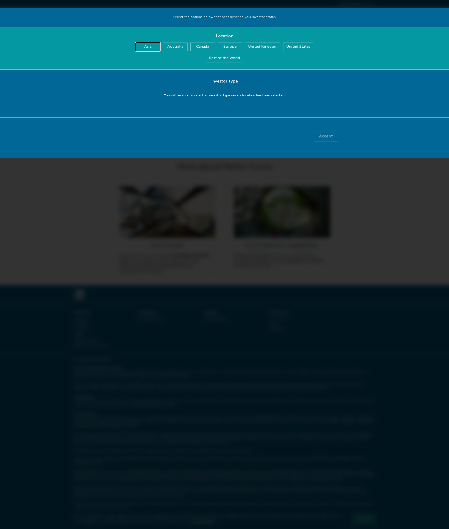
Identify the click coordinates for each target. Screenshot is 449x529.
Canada (202, 47)
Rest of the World (224, 58)
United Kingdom (262, 47)
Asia (148, 47)
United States (298, 47)
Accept (326, 136)
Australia (175, 47)
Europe (230, 47)
